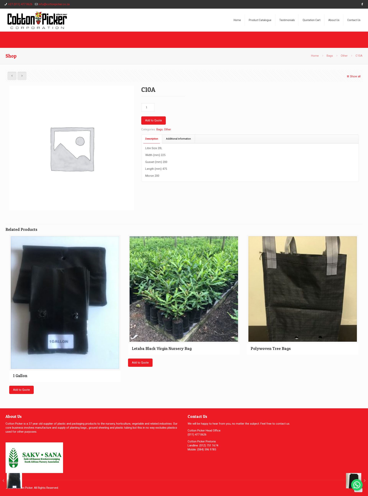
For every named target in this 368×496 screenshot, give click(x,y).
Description (151, 138)
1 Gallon (20, 375)
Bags (330, 55)
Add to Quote (153, 120)
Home (315, 55)
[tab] (151, 139)
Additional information (178, 138)
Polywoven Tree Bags (271, 348)
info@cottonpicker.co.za (54, 4)
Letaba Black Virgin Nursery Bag (162, 348)
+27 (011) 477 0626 (20, 4)
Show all (355, 76)
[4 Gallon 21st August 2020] (11, 480)
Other (344, 55)
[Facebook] (362, 4)
